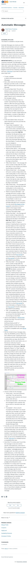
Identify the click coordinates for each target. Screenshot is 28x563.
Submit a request (20, 512)
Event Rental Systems (6, 7)
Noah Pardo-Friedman (11, 29)
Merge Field (21, 317)
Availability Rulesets (6, 533)
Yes (10, 505)
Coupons (3, 527)
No (18, 505)
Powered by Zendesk (22, 561)
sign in (6, 548)
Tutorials (15, 7)
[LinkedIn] (6, 496)
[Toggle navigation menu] (24, 2)
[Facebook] (2, 496)
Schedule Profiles (6, 536)
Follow (4, 33)
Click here (9, 71)
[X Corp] (4, 496)
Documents (21, 7)
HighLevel (4, 530)
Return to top (5, 517)
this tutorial (19, 254)
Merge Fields (4, 525)
